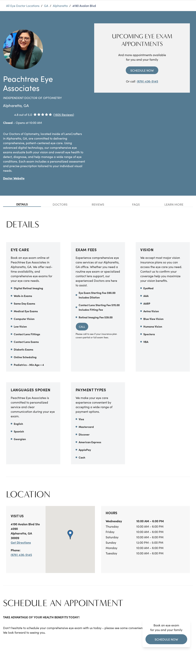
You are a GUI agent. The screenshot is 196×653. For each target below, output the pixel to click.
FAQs (136, 204)
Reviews (98, 204)
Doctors (60, 204)
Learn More (173, 204)
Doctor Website (13, 178)
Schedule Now (142, 70)
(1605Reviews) (63, 114)
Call (82, 327)
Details (22, 204)
